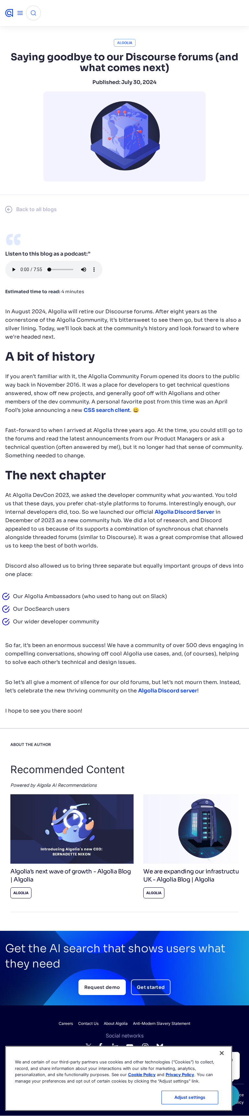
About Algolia (116, 1023)
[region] (118, 1078)
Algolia (124, 43)
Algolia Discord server (167, 690)
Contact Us (88, 1023)
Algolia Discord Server (184, 512)
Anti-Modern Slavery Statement (161, 1023)
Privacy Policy (180, 1074)
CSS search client (107, 410)
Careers (66, 1023)
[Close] (222, 1053)
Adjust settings (190, 1097)
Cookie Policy (142, 1074)
